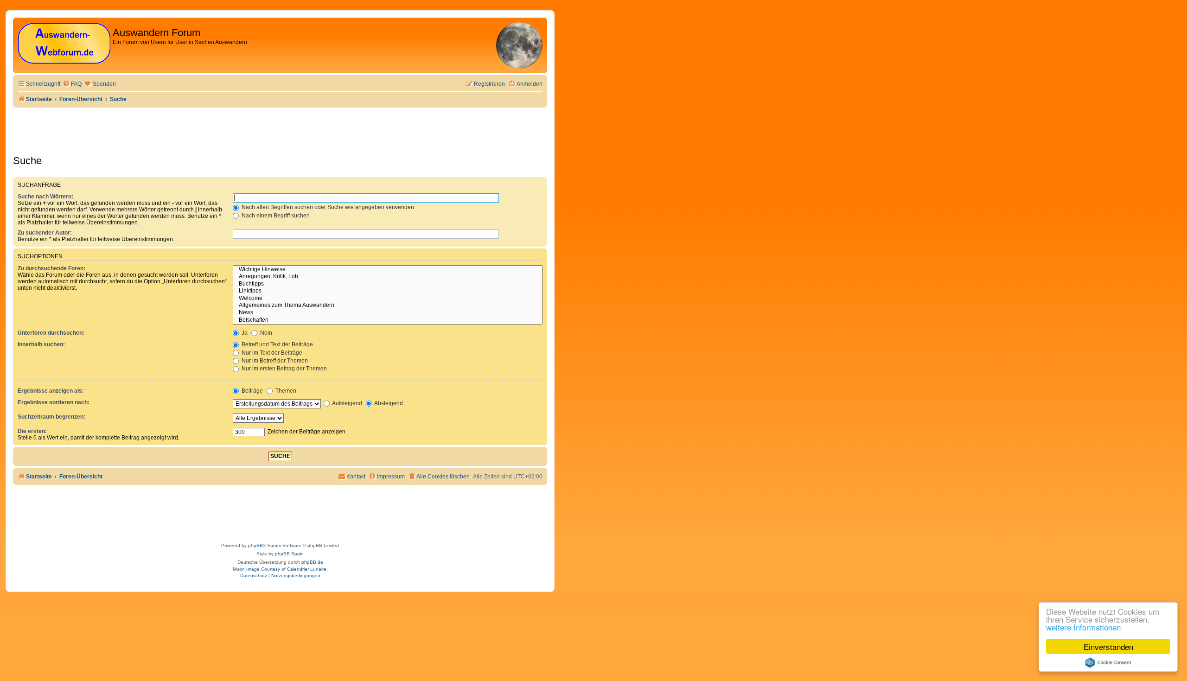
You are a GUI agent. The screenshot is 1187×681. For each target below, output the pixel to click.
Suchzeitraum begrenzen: (51, 417)
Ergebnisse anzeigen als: (51, 391)
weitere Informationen (1083, 627)
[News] (388, 313)
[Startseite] (64, 44)
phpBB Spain (289, 553)
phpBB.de (312, 562)
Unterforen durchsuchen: (51, 333)
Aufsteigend (346, 403)
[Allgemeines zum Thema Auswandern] (388, 305)
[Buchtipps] (388, 284)
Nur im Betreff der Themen (274, 360)
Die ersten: (32, 431)
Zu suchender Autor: (45, 232)
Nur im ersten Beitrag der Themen (283, 368)
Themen (285, 391)
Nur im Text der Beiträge (271, 353)
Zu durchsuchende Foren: (51, 268)
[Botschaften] (388, 320)
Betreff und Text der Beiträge (276, 344)
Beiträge (251, 391)
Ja (244, 333)
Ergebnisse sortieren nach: (53, 402)
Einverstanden (1108, 646)
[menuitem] (72, 84)
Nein (265, 333)
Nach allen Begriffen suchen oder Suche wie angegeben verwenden (327, 207)
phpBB (255, 545)
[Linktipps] (388, 291)
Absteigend (388, 403)
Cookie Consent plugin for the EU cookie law (1108, 662)
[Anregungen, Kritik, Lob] (388, 276)
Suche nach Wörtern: (45, 196)
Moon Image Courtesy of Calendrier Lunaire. (280, 569)
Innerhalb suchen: (41, 344)
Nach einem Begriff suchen (275, 215)
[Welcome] (388, 298)
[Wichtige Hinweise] (388, 270)
